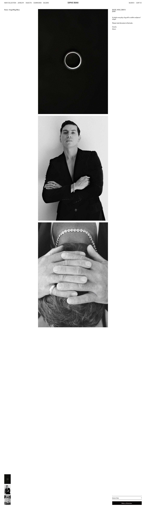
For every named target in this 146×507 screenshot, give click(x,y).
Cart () (139, 3)
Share (114, 29)
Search (131, 3)
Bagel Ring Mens (14, 9)
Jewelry (21, 3)
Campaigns (37, 3)
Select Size (115, 498)
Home (6, 9)
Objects (29, 3)
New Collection (10, 3)
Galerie (46, 3)
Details (114, 26)
